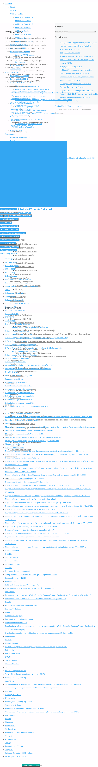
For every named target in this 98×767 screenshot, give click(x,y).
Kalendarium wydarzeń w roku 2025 (19, 403)
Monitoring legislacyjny (14, 444)
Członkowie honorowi (14, 300)
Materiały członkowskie (14, 424)
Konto (7, 410)
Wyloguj (8, 736)
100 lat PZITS (10, 269)
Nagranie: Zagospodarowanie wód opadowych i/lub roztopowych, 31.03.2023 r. (37, 533)
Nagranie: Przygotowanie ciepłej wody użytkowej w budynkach (30, 499)
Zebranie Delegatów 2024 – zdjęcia (19, 753)
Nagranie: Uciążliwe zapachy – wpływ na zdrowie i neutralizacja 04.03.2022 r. (36, 513)
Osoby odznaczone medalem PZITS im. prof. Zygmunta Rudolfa (31, 575)
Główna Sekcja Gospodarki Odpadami (20, 345)
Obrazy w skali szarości (10, 236)
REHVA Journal (11, 643)
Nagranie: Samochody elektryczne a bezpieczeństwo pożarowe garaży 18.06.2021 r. (38, 502)
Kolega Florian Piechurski (70, 53)
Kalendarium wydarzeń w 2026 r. (18, 386)
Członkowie (10, 297)
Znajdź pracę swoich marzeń (16, 756)
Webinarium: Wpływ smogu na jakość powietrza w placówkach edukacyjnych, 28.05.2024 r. (42, 712)
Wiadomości (10, 715)
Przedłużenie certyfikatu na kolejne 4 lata (21, 605)
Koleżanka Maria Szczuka (70, 49)
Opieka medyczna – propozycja (17, 571)
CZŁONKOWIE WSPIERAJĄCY (18, 303)
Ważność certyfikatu (13, 705)
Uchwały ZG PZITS (13, 695)
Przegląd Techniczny (13, 609)
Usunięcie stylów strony (10, 247)
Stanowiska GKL (12, 664)
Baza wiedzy (10, 273)
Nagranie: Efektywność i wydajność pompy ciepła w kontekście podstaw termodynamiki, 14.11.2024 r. (46, 475)
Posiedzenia (10, 592)
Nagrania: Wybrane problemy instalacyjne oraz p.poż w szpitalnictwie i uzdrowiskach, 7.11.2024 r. (44, 451)
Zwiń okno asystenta (8, 209)
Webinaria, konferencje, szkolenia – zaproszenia (24, 708)
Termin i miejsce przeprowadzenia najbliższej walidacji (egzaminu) (32, 688)
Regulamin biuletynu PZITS (16, 623)
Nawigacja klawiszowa (9, 219)
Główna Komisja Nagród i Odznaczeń (20, 334)
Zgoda (25, 765)
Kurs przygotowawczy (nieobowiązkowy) (22, 413)
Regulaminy (10, 636)
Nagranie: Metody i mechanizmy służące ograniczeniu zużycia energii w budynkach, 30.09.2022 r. (44, 485)
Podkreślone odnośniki (9, 226)
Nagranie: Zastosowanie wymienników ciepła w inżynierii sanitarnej (32, 537)
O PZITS (8, 554)
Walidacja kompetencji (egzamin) (18, 702)
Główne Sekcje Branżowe (15, 362)
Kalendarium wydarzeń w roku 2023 (19, 396)
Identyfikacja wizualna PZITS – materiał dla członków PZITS (29, 365)
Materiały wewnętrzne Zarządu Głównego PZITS (24, 434)
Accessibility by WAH (9, 253)
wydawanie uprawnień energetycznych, (26, 119)
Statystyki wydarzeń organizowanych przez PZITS (25, 674)
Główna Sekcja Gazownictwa (16, 341)
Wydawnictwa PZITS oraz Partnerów (19, 732)
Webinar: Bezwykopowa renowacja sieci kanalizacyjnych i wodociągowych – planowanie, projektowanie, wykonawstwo (77, 73)
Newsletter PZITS (12, 551)
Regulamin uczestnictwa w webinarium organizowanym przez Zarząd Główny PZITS (39, 633)
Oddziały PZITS (11, 557)
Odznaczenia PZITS (13, 564)
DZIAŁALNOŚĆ (12, 314)
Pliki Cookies (10, 581)
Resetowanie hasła (12, 653)
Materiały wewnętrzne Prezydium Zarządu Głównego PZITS (29, 430)
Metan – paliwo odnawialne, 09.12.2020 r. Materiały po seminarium (32, 441)
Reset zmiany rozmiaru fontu (20, 216)
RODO (8, 657)
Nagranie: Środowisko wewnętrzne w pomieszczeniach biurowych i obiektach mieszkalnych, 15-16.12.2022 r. (49, 506)
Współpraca (10, 722)
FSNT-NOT (9, 317)
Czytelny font (6, 223)
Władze (8, 719)
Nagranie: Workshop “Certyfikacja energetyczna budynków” (29, 530)
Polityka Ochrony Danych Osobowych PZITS (23, 585)
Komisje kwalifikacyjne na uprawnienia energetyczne (26, 406)
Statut (7, 667)
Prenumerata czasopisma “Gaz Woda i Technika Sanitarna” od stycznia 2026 (35, 599)
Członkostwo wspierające (15, 293)
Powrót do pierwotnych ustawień (13, 233)
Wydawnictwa (10, 729)
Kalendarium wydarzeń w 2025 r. (18, 382)
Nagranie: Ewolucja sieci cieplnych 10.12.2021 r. (24, 478)
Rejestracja (9, 650)
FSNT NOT (15, 126)
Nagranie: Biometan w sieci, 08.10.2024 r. (22, 458)
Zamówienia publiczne (14, 746)
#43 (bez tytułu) (11, 262)
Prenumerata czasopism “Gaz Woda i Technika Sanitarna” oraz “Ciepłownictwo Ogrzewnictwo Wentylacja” (48, 595)
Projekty (8, 602)
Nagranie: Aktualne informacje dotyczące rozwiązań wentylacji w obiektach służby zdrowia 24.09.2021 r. (47, 454)
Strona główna (11, 259)
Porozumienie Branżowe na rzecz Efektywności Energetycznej (30, 588)
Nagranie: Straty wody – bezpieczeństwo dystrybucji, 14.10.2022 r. (32, 509)
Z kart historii (10, 739)
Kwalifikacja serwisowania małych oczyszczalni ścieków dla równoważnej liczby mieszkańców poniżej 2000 (48, 417)
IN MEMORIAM (12, 372)
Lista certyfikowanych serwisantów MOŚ (21, 420)
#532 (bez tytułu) (12, 266)
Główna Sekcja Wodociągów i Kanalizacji (22, 351)
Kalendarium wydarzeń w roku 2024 (19, 399)
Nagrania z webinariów (14, 448)
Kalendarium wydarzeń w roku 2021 (19, 389)
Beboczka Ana (11, 276)
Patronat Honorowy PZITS (15, 578)
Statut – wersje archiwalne (15, 671)
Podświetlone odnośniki (9, 229)
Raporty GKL (10, 612)
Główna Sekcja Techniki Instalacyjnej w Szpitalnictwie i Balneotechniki (33, 348)
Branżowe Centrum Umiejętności (18, 283)
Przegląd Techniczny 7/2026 (71, 66)
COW (7, 290)
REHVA (8, 640)
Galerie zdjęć (10, 321)
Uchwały (8, 691)
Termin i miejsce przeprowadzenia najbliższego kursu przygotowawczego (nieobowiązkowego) (43, 684)
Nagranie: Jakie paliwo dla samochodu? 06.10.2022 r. (26, 482)
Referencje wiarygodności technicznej (20, 619)
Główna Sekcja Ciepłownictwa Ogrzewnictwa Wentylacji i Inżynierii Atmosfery (36, 338)
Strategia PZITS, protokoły (15, 677)
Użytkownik (10, 698)
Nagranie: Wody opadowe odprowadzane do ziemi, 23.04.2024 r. (31, 526)
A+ (6, 216)
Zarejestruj (9, 750)
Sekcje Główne (11, 660)
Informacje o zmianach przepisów (18, 375)
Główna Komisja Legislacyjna (17, 331)
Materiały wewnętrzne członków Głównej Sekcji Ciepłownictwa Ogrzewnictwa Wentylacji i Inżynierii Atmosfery (50, 427)
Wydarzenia (10, 726)
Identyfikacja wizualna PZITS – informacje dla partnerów (28, 369)
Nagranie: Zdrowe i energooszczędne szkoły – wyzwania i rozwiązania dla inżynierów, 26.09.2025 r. (45, 547)
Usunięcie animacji (8, 243)
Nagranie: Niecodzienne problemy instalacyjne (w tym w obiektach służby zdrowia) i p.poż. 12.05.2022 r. (47, 496)
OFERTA (8, 568)
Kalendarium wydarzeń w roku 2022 (19, 393)
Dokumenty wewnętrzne (15, 310)
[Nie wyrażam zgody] (41, 765)
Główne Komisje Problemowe (17, 358)
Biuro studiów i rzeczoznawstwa (18, 279)
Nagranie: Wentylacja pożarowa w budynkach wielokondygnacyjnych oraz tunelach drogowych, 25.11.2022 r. (49, 523)
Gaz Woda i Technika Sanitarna (17, 324)
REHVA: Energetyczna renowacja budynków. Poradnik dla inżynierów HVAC (36, 647)
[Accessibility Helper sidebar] (33, 174)
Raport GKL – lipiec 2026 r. (71, 80)
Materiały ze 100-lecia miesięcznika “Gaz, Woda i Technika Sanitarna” (33, 437)
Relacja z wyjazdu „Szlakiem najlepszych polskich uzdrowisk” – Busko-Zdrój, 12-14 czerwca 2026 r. (77, 59)
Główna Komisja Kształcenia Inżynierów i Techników (26, 327)
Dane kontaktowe (12, 307)
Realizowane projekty (13, 616)
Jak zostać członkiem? (14, 379)
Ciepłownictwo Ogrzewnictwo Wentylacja (22, 286)
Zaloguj (8, 743)
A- (2, 216)
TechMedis (9, 681)
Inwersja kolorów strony (9, 240)
